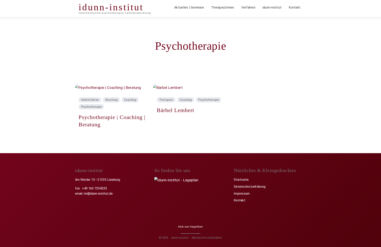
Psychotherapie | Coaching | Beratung (112, 120)
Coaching (130, 99)
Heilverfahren (90, 99)
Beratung (111, 99)
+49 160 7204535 (94, 188)
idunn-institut (111, 7)
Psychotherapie (91, 106)
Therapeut (166, 99)
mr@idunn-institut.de (98, 193)
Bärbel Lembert (175, 110)
